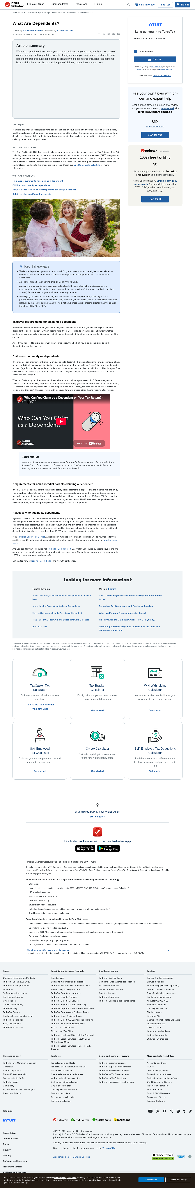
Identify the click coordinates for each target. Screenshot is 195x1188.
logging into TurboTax (41, 561)
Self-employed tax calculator (64, 1082)
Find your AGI (153, 1016)
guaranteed (167, 108)
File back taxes (154, 1012)
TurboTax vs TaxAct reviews (112, 1078)
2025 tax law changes (157, 1039)
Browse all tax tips (155, 982)
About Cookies (61, 1157)
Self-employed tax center (15, 993)
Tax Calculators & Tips (32, 13)
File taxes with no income (159, 997)
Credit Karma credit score (159, 1082)
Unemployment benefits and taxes (163, 1020)
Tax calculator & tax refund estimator (68, 1066)
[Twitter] (171, 1111)
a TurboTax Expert (32, 30)
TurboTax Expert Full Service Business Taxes (72, 1008)
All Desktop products (109, 985)
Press (6, 1144)
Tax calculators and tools (63, 1063)
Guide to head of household (160, 989)
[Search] (128, 5)
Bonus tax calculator (61, 1093)
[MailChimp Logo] (122, 1120)
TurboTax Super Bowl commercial (115, 1066)
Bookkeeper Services (157, 1097)
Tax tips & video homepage (160, 978)
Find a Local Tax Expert (62, 1027)
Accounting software (157, 1063)
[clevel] (190, 1156)
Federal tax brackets (157, 1035)
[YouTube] (150, 1111)
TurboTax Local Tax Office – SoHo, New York (72, 1035)
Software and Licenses (15, 1161)
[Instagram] (178, 1111)
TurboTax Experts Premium (64, 997)
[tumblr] (184, 1111)
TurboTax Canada (11, 1012)
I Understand (151, 1180)
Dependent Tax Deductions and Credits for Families (126, 606)
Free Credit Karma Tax (158, 1085)
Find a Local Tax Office (62, 1031)
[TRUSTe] (163, 1156)
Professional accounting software (163, 1078)
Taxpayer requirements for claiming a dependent (37, 181)
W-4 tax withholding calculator (65, 1078)
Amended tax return (156, 1004)
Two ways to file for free (14, 1078)
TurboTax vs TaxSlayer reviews (114, 1074)
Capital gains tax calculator (64, 1089)
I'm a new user (40, 709)
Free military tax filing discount (65, 989)
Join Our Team (10, 1138)
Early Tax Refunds (12, 1023)
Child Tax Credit (39, 626)
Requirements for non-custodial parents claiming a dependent (44, 189)
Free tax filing (57, 978)
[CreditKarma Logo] (80, 1120)
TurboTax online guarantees (16, 985)
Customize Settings (178, 1180)
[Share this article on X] (104, 34)
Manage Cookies (81, 1157)
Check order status (108, 993)
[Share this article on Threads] (118, 34)
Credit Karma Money (13, 1004)
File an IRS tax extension (15, 1074)
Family (70, 13)
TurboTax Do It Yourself (59, 549)
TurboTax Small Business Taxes (66, 1016)
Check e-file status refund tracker (67, 1074)
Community (8, 1085)
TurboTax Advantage (109, 997)
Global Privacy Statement (65, 1178)
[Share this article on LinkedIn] (109, 34)
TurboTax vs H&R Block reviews (114, 1070)
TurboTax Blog (10, 1008)
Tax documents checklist (62, 1097)
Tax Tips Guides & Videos (54, 13)
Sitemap (7, 1111)
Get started (97, 710)
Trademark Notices (12, 1166)
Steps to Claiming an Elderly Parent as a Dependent (57, 613)
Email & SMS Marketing (158, 1093)
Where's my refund (12, 1070)
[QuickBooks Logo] (101, 1120)
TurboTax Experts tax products (65, 993)
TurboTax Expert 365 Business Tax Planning (72, 1020)
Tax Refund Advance (13, 997)
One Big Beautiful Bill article (87, 165)
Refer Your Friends (12, 1093)
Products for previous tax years (18, 1016)
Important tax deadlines (158, 1031)
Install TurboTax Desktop (111, 989)
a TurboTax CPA (65, 30)
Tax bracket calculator (61, 1070)
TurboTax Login (10, 1082)
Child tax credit (154, 1027)
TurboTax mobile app (13, 1020)
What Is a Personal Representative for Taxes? (122, 613)
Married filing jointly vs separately (163, 985)
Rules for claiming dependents (161, 993)
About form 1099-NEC (157, 1001)
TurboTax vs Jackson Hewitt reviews (116, 1082)
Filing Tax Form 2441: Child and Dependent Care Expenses (60, 620)
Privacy (7, 1150)
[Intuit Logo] (26, 1120)
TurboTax (16, 13)
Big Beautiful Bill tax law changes (19, 1089)
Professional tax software (159, 1074)
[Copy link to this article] (94, 34)
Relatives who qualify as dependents (31, 194)
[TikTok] (190, 1111)
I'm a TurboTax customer (40, 704)
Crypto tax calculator (61, 1085)
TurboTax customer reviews (112, 1063)
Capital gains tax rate (157, 1008)
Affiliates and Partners (14, 1172)
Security (7, 1155)
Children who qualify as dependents (31, 185)
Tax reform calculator (61, 1101)
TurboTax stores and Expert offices (68, 1023)
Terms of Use (109, 1148)
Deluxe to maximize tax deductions (68, 982)
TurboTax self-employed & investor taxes (70, 985)
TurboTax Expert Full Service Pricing (68, 1004)
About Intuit (9, 1133)
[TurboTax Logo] (60, 1120)
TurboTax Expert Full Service (31, 537)
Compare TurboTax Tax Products (19, 978)
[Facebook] (164, 1111)
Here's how (96, 816)
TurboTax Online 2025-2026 (16, 982)
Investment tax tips (156, 1023)
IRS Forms (8, 989)
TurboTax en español (13, 1027)
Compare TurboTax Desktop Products (117, 982)
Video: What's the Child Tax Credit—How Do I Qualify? (127, 620)
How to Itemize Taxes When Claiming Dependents (56, 606)
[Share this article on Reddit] (113, 34)
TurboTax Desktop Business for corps (117, 1001)
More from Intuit (154, 1089)
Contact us (8, 1066)
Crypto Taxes (9, 1001)
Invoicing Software (156, 1101)
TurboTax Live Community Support (19, 1063)
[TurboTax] (14, 4)
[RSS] (158, 1111)
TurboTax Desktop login (110, 978)
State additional (155, 126)
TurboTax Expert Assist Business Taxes (70, 1012)
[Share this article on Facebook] (99, 34)
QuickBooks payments (157, 1070)
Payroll (150, 1066)
